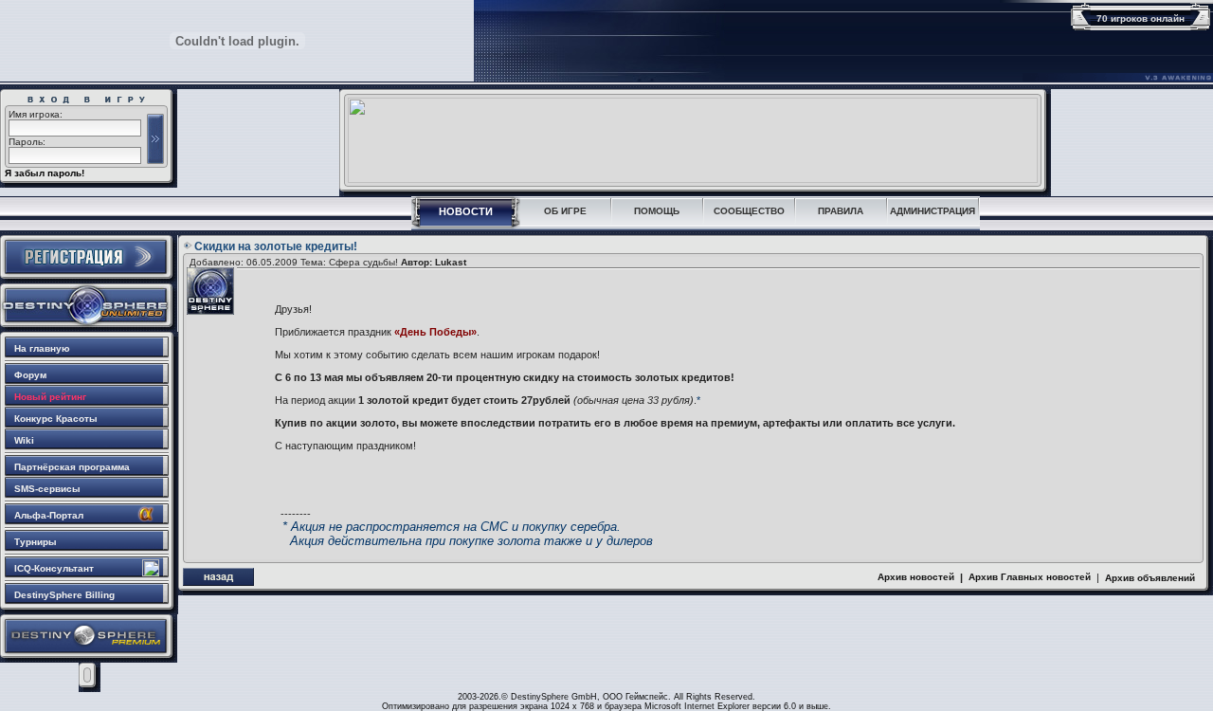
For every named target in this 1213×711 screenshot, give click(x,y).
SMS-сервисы (47, 488)
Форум (30, 375)
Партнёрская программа (72, 467)
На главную (42, 348)
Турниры (35, 542)
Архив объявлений (1150, 578)
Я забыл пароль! (44, 173)
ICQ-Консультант (54, 568)
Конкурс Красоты (56, 418)
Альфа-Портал (48, 515)
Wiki (24, 440)
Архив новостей (916, 577)
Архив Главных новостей (1030, 577)
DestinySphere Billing (64, 595)
